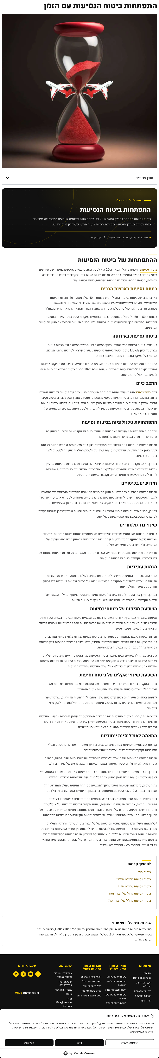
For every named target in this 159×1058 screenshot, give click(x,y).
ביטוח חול (144, 872)
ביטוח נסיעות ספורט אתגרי (134, 879)
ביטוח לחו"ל (143, 392)
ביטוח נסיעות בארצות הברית (129, 288)
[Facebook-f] (38, 974)
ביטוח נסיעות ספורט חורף (134, 886)
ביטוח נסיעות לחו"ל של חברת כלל (129, 900)
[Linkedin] (16, 974)
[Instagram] (23, 974)
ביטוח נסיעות (148, 269)
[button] (7, 178)
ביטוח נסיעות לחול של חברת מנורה (128, 893)
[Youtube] (30, 974)
